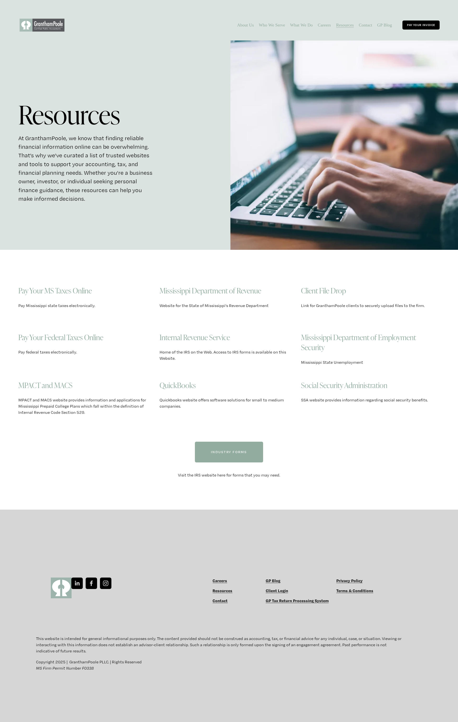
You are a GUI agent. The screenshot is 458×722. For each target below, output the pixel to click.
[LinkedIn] (77, 583)
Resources (345, 25)
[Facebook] (91, 583)
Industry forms (229, 452)
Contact (365, 25)
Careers (324, 25)
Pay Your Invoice (421, 25)
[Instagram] (105, 583)
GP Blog (384, 25)
